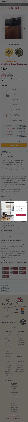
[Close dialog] (26, 201)
